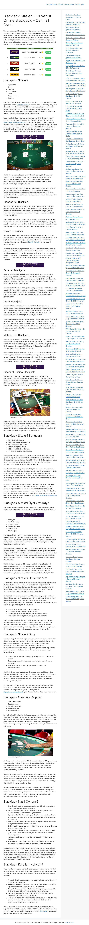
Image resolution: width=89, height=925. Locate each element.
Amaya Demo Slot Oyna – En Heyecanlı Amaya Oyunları (75, 344)
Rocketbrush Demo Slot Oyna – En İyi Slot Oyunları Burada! (75, 171)
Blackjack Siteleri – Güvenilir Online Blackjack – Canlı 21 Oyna (65, 4)
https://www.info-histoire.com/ (14, 122)
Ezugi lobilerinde (34, 242)
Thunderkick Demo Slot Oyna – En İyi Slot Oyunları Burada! (75, 534)
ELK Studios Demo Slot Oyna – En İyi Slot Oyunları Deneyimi (75, 571)
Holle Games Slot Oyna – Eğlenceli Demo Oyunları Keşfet (74, 382)
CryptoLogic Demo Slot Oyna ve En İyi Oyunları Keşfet (74, 108)
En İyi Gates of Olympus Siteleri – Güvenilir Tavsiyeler (74, 50)
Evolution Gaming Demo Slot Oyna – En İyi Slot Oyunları (74, 96)
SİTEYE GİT (48, 52)
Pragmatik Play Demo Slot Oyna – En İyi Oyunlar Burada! (75, 126)
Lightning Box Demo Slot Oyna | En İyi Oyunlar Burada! (74, 306)
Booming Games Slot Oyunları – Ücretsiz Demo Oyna (74, 478)
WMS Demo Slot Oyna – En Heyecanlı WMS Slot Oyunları (75, 331)
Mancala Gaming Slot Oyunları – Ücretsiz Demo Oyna (74, 417)
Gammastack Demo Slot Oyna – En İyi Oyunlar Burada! (74, 184)
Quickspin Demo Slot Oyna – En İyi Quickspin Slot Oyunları (76, 496)
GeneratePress (69, 922)
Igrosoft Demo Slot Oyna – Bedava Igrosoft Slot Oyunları (75, 324)
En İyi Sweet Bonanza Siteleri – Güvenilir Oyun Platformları (74, 73)
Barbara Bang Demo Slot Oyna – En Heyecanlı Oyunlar (74, 409)
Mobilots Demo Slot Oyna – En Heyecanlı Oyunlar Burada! (75, 164)
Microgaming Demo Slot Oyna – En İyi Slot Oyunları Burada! (75, 599)
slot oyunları (43, 911)
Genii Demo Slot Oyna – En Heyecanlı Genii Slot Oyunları (75, 212)
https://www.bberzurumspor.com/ (45, 495)
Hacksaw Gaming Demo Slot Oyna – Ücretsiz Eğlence (74, 559)
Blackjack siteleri (23, 105)
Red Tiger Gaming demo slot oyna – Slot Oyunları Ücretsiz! (74, 586)
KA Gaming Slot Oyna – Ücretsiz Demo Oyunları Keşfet (74, 134)
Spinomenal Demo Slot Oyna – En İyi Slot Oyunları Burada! (75, 424)
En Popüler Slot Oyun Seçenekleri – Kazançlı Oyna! (73, 17)
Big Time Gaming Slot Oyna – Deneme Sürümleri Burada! (75, 579)
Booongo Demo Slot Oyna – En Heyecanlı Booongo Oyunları (75, 552)
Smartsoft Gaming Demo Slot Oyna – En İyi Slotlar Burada (74, 402)
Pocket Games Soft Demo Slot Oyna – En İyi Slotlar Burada (75, 146)
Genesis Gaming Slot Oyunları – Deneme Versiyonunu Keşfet (73, 260)
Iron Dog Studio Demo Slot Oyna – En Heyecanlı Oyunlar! (75, 273)
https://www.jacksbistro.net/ (13, 692)
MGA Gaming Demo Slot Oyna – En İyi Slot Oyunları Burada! (75, 389)
